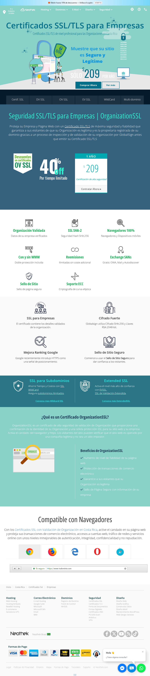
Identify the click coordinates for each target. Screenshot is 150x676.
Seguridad (95, 598)
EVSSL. (103, 389)
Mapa (48, 667)
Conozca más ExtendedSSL (116, 400)
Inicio (8, 587)
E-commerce (11, 609)
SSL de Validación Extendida (110, 393)
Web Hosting (11, 601)
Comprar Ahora (88, 85)
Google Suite (39, 603)
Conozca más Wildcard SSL (49, 400)
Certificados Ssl (36, 587)
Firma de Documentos (98, 606)
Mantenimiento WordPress (127, 612)
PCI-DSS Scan (94, 614)
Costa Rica (20, 587)
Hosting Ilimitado (13, 603)
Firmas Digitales (95, 609)
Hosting (10, 598)
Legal (8, 667)
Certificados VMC (96, 612)
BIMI (35, 614)
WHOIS (64, 606)
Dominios (67, 598)
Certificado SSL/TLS (77, 126)
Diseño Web (121, 601)
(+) (75, 674)
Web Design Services (125, 614)
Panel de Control (68, 603)
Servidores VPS (12, 612)
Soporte (87, 667)
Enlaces (40, 667)
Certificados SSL (95, 601)
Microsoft (38, 606)
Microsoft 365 (39, 609)
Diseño (120, 598)
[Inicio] (28, 10)
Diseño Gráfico (122, 603)
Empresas (51, 587)
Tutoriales (75, 667)
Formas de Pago (61, 667)
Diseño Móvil (121, 609)
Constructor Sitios (124, 606)
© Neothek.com (100, 667)
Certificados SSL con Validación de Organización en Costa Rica (56, 530)
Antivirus (92, 617)
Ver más (110, 85)
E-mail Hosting (40, 601)
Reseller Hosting (13, 606)
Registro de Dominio (70, 601)
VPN (90, 620)
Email (36, 612)
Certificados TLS (95, 603)
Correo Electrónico (45, 598)
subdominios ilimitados (51, 393)
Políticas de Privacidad (24, 667)
